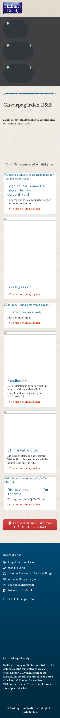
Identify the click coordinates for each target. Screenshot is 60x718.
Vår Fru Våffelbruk (22, 450)
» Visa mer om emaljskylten (23, 208)
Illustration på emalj (24, 312)
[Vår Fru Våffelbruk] (30, 427)
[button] (30, 524)
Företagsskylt (19, 287)
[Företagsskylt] (30, 249)
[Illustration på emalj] (27, 304)
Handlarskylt (18, 380)
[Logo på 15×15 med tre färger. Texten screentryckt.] (30, 176)
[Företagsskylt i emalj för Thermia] (30, 480)
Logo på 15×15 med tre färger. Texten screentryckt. (26, 190)
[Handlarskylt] (30, 353)
